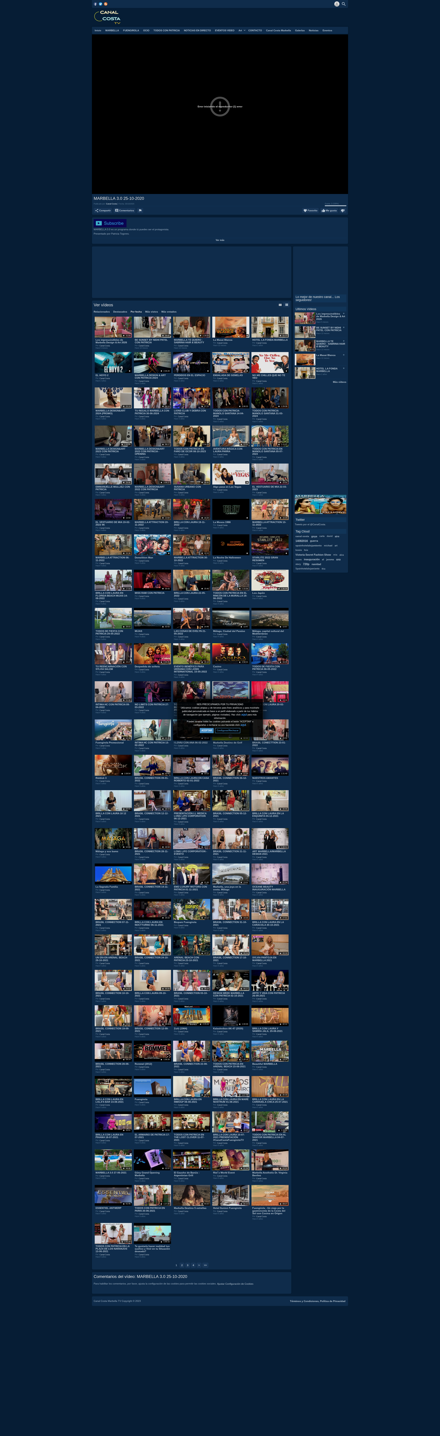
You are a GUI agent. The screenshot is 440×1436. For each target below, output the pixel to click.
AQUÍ (244, 714)
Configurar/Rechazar (228, 730)
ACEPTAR (206, 730)
